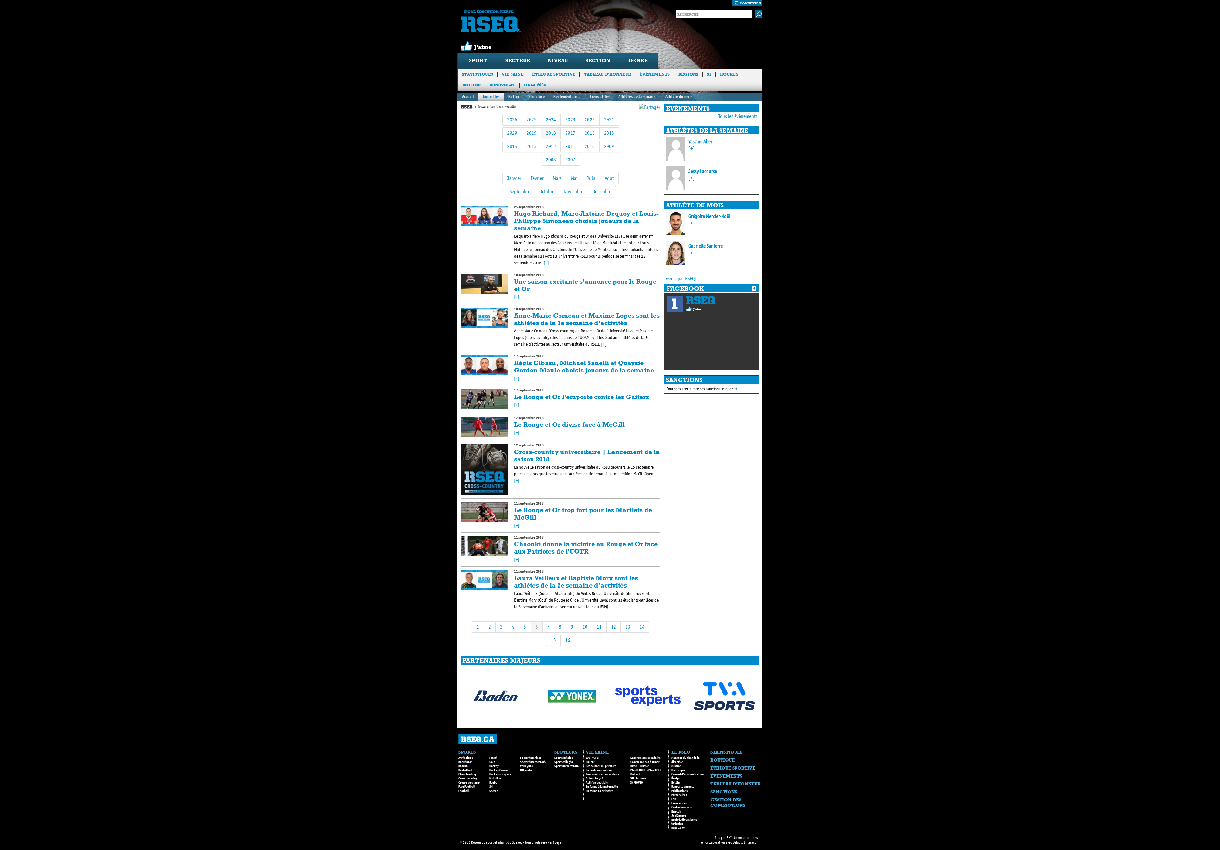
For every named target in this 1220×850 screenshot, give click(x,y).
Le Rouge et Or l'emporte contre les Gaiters (581, 397)
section (598, 61)
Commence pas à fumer (645, 762)
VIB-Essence (638, 778)
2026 (512, 120)
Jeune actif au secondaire (602, 774)
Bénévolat (502, 85)
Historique (678, 770)
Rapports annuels (682, 787)
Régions (688, 74)
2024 (551, 120)
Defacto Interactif (745, 842)
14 (642, 627)
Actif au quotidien (597, 783)
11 (599, 627)
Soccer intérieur (530, 758)
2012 (551, 146)
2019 (531, 133)
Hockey (729, 74)
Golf (492, 762)
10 (584, 627)
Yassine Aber (700, 142)
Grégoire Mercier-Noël (709, 216)
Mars (557, 178)
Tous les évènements (737, 116)
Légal (558, 842)
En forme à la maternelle (602, 787)
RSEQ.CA (477, 739)
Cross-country (467, 778)
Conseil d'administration (687, 774)
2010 (590, 146)
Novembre (573, 191)
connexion (750, 3)
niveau (558, 61)
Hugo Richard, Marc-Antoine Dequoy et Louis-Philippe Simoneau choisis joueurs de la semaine (586, 221)
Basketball (465, 770)
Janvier (514, 178)
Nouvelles (491, 96)
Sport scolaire (563, 758)
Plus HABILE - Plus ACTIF (646, 770)
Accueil (468, 96)
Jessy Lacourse (702, 171)
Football (463, 791)
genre (638, 61)
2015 (609, 133)
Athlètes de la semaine (637, 96)
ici (735, 388)
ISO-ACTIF (592, 758)
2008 (551, 160)
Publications (679, 791)
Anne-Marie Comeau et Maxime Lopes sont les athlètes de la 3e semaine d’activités (587, 319)
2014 (512, 146)
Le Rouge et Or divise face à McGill (569, 424)
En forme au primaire (599, 791)
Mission (676, 766)
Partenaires (679, 795)
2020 (512, 133)
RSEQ (701, 300)
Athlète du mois (678, 96)
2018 (551, 133)
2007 (570, 160)
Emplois (676, 811)
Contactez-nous (681, 807)
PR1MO (590, 762)
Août (609, 178)
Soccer (493, 791)
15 (553, 640)
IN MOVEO (636, 783)
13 (627, 627)
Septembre (520, 191)
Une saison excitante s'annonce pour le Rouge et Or (585, 285)
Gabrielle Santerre (705, 246)
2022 (590, 120)
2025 (531, 120)
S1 (709, 74)
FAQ (673, 799)
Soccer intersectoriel (534, 762)
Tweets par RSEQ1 (680, 278)
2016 (590, 133)
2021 (609, 120)
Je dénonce (678, 816)
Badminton (465, 762)
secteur (517, 61)
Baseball (464, 766)
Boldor (471, 85)
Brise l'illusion (639, 766)
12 (613, 627)
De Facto (635, 774)
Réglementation (567, 96)
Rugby (493, 783)
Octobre (546, 191)
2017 (570, 133)
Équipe (675, 778)
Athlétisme (465, 758)
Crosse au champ (469, 783)
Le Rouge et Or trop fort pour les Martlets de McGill (583, 513)
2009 (609, 146)
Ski (491, 787)
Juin (591, 178)
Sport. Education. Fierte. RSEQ (491, 21)
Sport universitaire (567, 766)
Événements (655, 74)
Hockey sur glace (500, 774)
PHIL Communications (742, 837)
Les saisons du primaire (601, 766)
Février (537, 178)
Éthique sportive (553, 74)
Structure (536, 96)
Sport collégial (564, 762)
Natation (495, 778)
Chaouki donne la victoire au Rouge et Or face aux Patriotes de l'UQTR (586, 547)
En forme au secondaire (645, 758)
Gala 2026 (535, 85)
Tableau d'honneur (607, 74)
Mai (574, 178)
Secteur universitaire (489, 107)
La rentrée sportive (599, 770)
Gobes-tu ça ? (595, 778)
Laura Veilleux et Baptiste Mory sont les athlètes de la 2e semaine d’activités (576, 581)
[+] (546, 263)
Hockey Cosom (498, 770)
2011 (570, 146)
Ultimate (526, 770)
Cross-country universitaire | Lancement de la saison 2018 (587, 455)
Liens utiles (599, 96)
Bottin (513, 96)
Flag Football (466, 787)
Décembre (602, 191)
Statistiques (477, 74)
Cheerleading (467, 774)
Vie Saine (513, 74)
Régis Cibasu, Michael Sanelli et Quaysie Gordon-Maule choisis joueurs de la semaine (584, 366)
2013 (531, 146)
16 (567, 640)
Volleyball (526, 766)
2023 (570, 120)
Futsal (493, 758)
